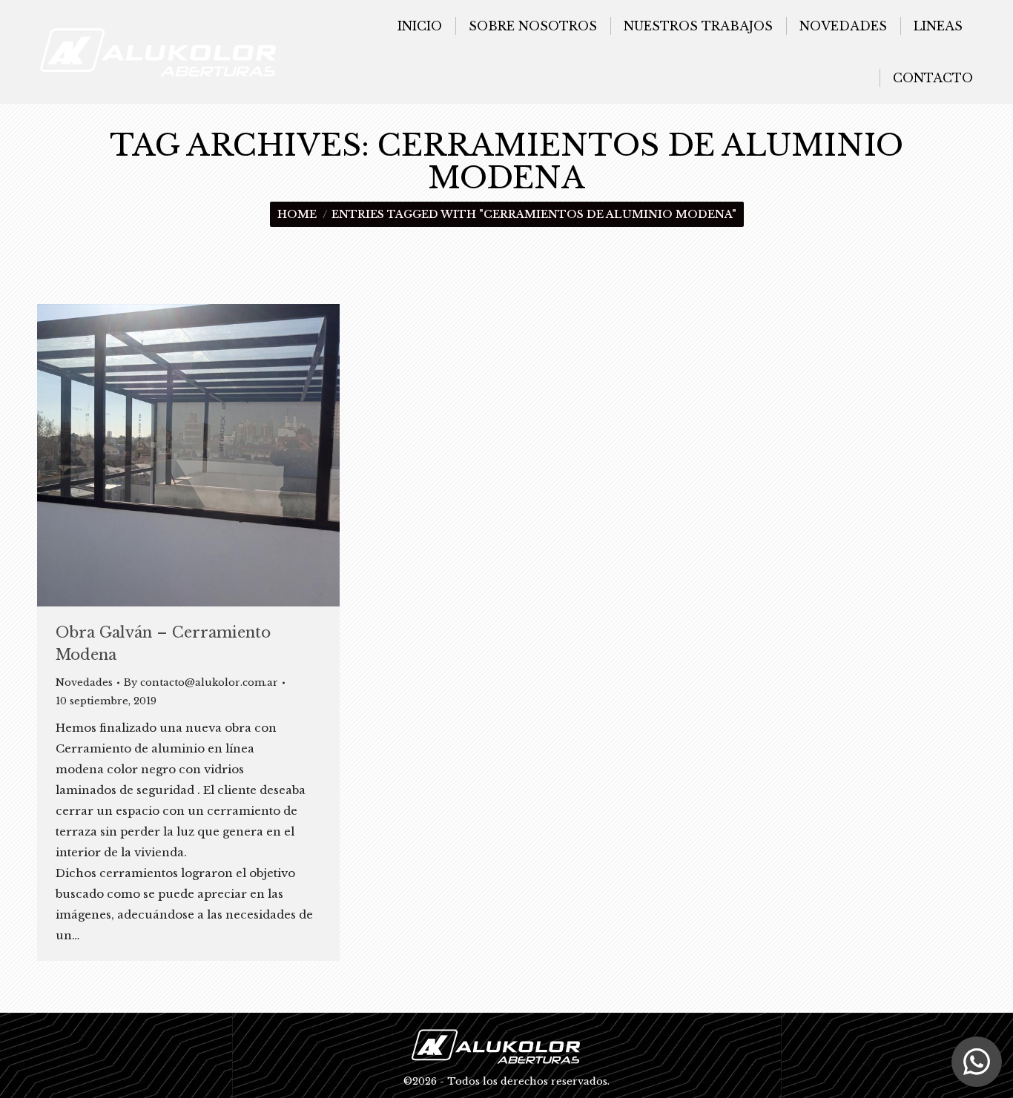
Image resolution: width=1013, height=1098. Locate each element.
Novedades (84, 682)
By (201, 682)
